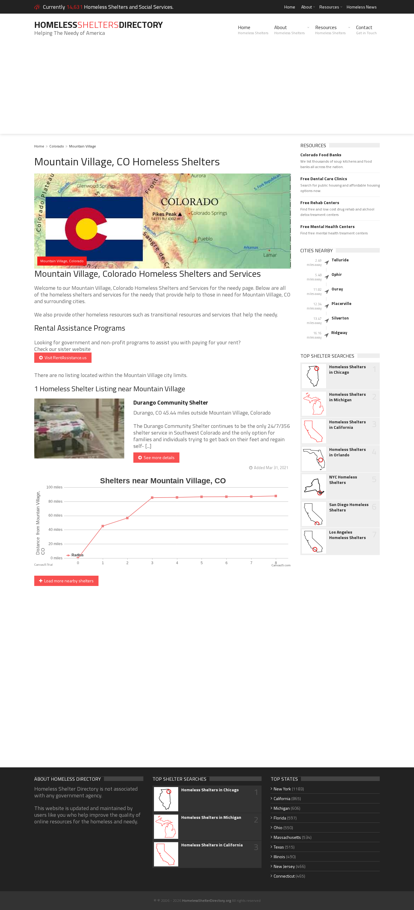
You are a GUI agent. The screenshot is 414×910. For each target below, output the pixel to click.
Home (289, 7)
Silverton (340, 318)
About (306, 7)
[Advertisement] (207, 91)
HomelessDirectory (98, 24)
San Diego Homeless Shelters (349, 507)
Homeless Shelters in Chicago (347, 369)
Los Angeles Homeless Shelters (347, 534)
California (282, 798)
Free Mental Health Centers (327, 226)
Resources (329, 7)
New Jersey (284, 866)
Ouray (337, 289)
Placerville (341, 303)
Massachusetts (287, 837)
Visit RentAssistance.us (65, 357)
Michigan (282, 808)
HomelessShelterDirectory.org (206, 900)
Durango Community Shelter (170, 402)
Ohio (278, 827)
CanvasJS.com (281, 565)
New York (282, 789)
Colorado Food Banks (320, 154)
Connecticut (284, 876)
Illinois (279, 856)
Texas (279, 847)
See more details (158, 457)
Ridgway (339, 332)
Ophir (337, 274)
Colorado (56, 146)
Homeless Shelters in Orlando (347, 452)
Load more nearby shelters (68, 580)
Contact (366, 30)
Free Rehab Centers (319, 202)
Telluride (340, 260)
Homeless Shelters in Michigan (347, 397)
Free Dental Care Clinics (323, 178)
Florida (280, 818)
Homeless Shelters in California (347, 424)
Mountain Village (82, 146)
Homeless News (362, 7)
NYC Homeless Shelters (343, 479)
